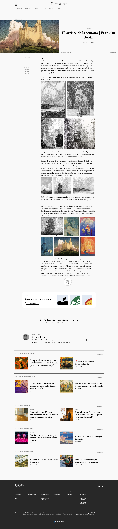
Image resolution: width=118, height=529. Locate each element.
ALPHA (16, 498)
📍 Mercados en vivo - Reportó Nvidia (85, 362)
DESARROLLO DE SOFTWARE (45, 499)
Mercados (77, 359)
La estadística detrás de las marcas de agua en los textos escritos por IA (43, 386)
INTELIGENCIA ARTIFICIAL (44, 496)
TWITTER (26, 71)
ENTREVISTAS (83, 494)
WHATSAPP (27, 67)
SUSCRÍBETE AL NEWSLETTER (94, 8)
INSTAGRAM (58, 506)
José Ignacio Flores (35, 464)
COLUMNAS (69, 494)
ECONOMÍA (18, 492)
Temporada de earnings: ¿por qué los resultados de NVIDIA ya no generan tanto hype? (44, 363)
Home (16, 19)
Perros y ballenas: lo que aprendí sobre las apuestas (86, 460)
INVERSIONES (18, 497)
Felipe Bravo (78, 419)
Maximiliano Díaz (79, 464)
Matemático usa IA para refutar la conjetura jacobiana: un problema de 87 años (44, 414)
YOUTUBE (75, 506)
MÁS (81, 492)
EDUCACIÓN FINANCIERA (18, 495)
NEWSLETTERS (83, 498)
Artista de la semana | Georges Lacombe (88, 437)
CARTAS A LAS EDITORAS (70, 496)
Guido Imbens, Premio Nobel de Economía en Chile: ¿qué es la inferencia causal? (88, 414)
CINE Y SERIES (57, 494)
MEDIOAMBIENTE (32, 494)
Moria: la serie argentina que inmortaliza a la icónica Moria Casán (43, 437)
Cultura (44, 8)
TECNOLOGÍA (44, 492)
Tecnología (28, 8)
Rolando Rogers (34, 367)
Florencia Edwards (79, 391)
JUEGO (58, 8)
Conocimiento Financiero (36, 357)
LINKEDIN (27, 73)
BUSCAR (94, 4)
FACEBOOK (26, 69)
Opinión (51, 8)
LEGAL (81, 501)
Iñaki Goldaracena (35, 442)
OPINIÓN (69, 492)
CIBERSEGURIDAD (45, 494)
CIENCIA (30, 492)
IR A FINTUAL (59, 518)
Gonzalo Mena (34, 391)
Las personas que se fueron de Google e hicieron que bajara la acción (89, 386)
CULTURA (56, 492)
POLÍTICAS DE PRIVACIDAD (83, 503)
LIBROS (55, 495)
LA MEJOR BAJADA (84, 497)
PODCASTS (82, 495)
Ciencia (37, 8)
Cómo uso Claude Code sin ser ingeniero (44, 460)
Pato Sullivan (89, 42)
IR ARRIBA (100, 486)
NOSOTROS (82, 499)
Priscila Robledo (79, 366)
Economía (19, 8)
